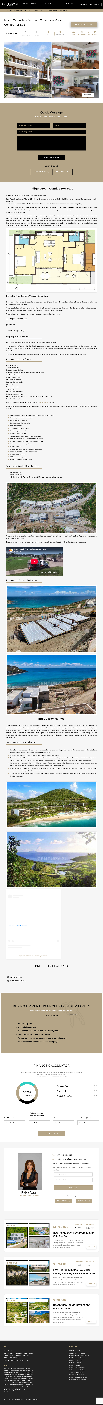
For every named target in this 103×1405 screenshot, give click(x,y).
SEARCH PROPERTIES (89, 4)
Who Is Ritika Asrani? (75, 1350)
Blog (10, 1350)
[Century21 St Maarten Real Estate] (10, 4)
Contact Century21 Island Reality (16, 1353)
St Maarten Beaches (74, 1365)
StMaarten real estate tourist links (16, 1360)
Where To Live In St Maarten (77, 1353)
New (25, 4)
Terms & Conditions (22, 1355)
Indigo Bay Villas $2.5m (75, 1360)
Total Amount (9, 1118)
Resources (8, 1358)
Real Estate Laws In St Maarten (77, 1379)
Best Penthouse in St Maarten (77, 1358)
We (19, 1042)
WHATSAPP (61, 172)
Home (6, 1350)
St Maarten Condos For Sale (77, 1367)
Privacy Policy (9, 1355)
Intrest (55, 1118)
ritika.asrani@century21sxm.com (71, 1159)
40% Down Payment (36, 1115)
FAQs (30, 1353)
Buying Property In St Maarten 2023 (79, 1355)
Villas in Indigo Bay (44, 402)
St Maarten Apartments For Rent (78, 1377)
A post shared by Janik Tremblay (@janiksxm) (33, 956)
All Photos (88, 95)
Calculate (51, 1134)
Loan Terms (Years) (84, 1118)
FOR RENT (47, 4)
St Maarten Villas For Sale (76, 1372)
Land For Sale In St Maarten (77, 1375)
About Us (69, 4)
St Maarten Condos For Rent (77, 1370)
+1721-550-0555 (64, 1155)
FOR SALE (35, 4)
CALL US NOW (40, 172)
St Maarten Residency (75, 1362)
